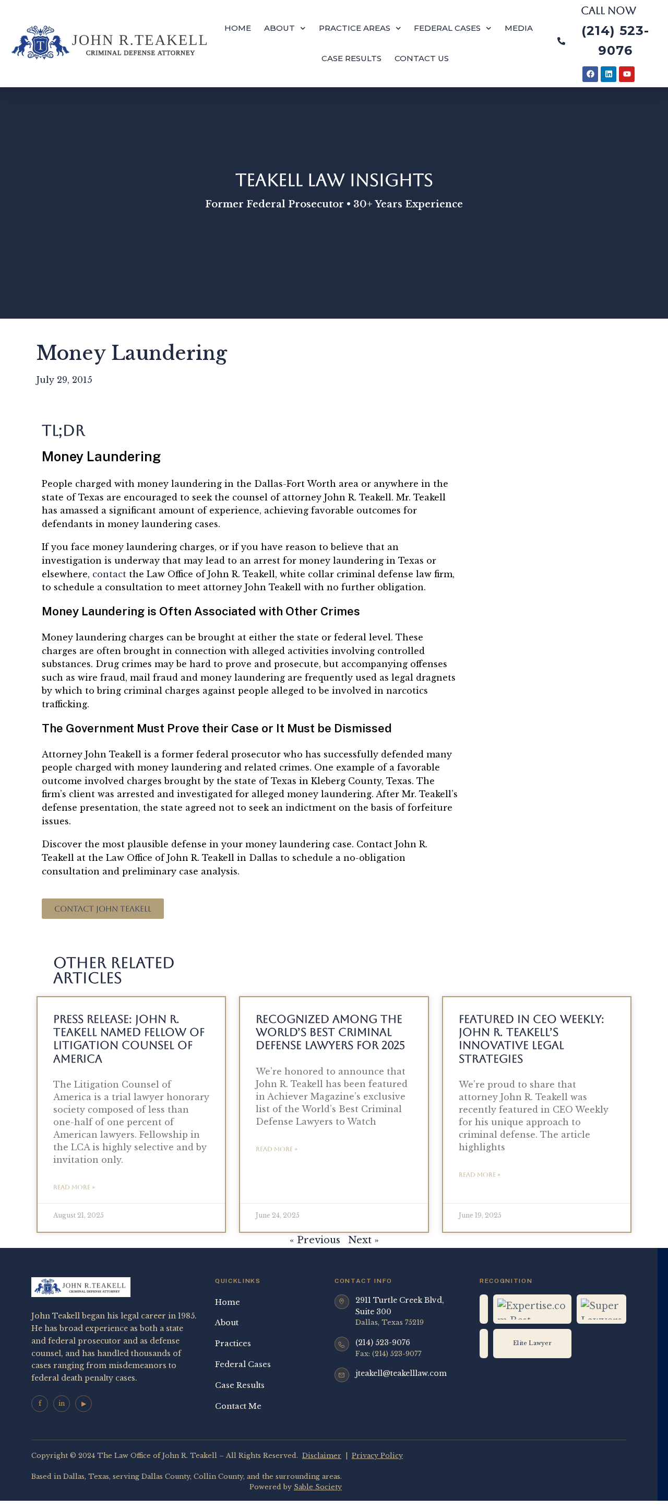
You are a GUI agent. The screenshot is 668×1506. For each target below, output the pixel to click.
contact (109, 574)
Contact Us (422, 58)
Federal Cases (447, 28)
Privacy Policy (377, 1456)
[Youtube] (627, 74)
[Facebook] (590, 74)
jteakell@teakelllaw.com (401, 1373)
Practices (233, 1343)
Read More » (74, 1187)
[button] (103, 908)
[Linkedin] (608, 74)
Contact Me (238, 1406)
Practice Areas (354, 28)
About (279, 28)
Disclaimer (321, 1456)
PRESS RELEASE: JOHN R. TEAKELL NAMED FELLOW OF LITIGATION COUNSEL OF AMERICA (129, 1038)
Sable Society (318, 1487)
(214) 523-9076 (382, 1342)
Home (237, 28)
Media (519, 28)
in (61, 1403)
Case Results (351, 58)
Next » (363, 1240)
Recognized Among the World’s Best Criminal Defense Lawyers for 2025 (330, 1032)
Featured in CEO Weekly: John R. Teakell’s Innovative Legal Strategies (531, 1038)
